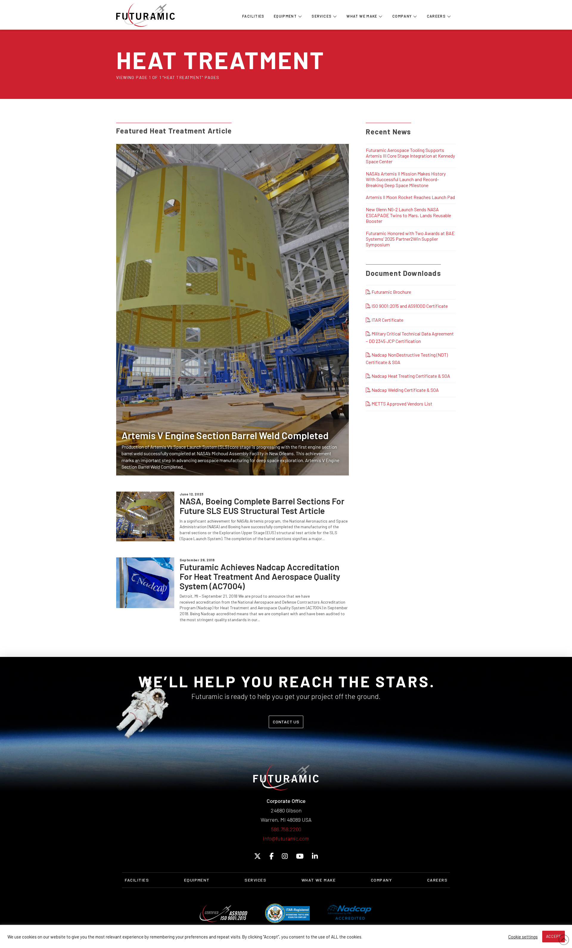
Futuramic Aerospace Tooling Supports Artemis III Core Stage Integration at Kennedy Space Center (410, 155)
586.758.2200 (286, 829)
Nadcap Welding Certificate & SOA (405, 390)
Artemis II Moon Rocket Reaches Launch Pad (410, 197)
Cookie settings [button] (523, 936)
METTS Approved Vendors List (401, 403)
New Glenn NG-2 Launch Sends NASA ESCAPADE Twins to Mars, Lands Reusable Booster (408, 214)
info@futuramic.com (286, 838)
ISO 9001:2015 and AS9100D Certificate (409, 306)
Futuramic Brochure (391, 292)
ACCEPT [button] (553, 936)
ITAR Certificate (387, 320)
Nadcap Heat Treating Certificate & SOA (410, 376)
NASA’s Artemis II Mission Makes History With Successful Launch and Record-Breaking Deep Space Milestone (406, 179)
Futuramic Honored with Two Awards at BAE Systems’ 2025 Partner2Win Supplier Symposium (410, 238)
